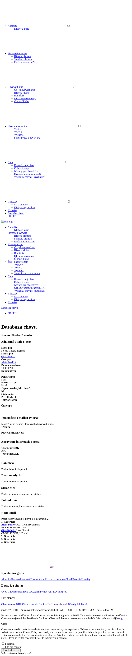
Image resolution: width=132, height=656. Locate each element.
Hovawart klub (15, 87)
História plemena (22, 56)
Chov (10, 162)
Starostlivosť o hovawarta (27, 137)
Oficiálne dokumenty (25, 98)
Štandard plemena (23, 59)
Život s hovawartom (18, 126)
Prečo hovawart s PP (24, 62)
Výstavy (18, 129)
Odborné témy (21, 168)
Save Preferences (11, 650)
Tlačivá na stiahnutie (57, 604)
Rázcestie (12, 201)
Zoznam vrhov (39, 591)
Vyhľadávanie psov (57, 591)
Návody (72, 604)
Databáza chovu (16, 213)
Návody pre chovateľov (26, 171)
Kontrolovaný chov (24, 165)
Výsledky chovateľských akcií (29, 177)
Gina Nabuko (8, 356)
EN (15, 216)
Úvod (4, 591)
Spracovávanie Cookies (35, 604)
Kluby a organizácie (24, 207)
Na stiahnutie (21, 204)
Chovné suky (14, 591)
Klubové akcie (21, 28)
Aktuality (12, 25)
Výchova (19, 134)
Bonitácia (19, 95)
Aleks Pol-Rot (8, 362)
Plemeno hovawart (17, 53)
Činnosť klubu (21, 101)
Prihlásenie (82, 604)
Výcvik (18, 132)
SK (9, 216)
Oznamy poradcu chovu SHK (29, 174)
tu (122, 618)
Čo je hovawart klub (24, 89)
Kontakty (12, 210)
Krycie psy (26, 591)
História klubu (21, 92)
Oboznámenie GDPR (12, 604)
